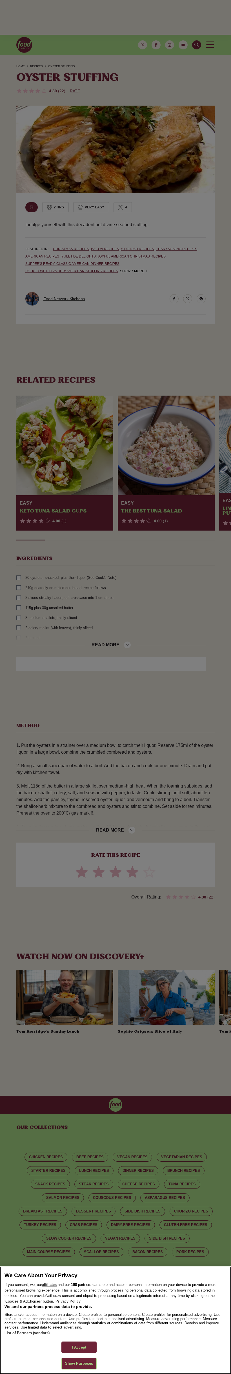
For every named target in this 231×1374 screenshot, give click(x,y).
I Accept (79, 1347)
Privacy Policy (68, 1301)
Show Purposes (79, 1363)
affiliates (49, 1285)
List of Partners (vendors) (27, 1333)
